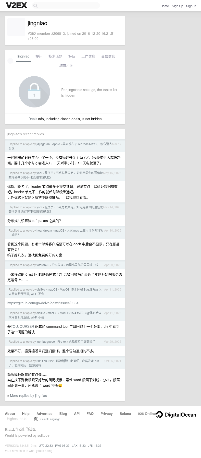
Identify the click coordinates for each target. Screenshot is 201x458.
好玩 (71, 56)
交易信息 (108, 56)
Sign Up (177, 5)
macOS (59, 230)
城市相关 (66, 65)
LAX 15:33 (79, 445)
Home (165, 5)
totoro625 (43, 265)
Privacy (106, 413)
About (10, 413)
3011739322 (45, 361)
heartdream (44, 230)
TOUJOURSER (22, 326)
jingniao (23, 56)
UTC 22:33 (46, 445)
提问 (39, 56)
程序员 (49, 173)
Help (26, 413)
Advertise (44, 413)
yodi (39, 173)
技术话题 (55, 56)
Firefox (61, 341)
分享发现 (57, 265)
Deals (32, 118)
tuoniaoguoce (46, 341)
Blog (63, 413)
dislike (41, 289)
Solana (125, 413)
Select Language (49, 419)
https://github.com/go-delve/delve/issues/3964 (42, 302)
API (77, 413)
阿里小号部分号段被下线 (82, 265)
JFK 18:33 (94, 445)
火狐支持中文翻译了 (82, 341)
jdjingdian (43, 144)
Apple (56, 144)
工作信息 (88, 56)
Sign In (191, 5)
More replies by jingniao (28, 395)
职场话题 (62, 361)
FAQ (90, 413)
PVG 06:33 (62, 445)
